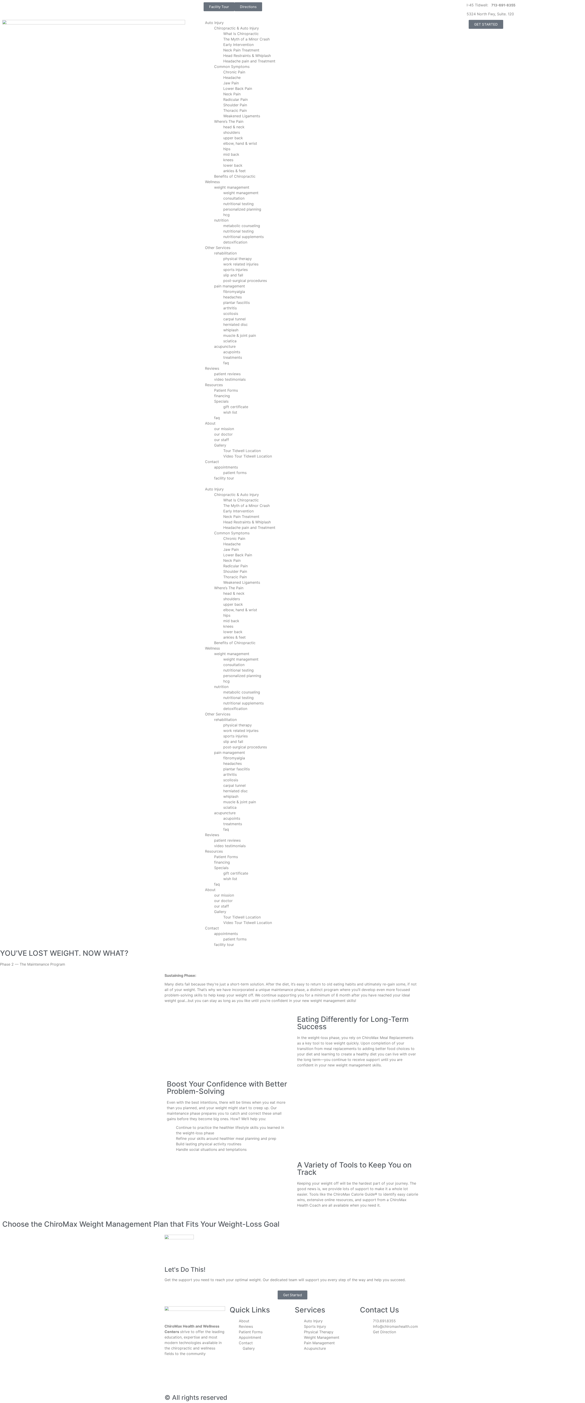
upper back (233, 138)
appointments (226, 467)
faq (226, 363)
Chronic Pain (234, 72)
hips (226, 149)
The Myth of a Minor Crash (246, 39)
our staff (221, 439)
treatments (232, 357)
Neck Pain (232, 94)
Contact (212, 461)
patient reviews (227, 374)
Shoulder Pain (235, 105)
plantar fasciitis (236, 302)
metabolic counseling (241, 225)
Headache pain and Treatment (249, 61)
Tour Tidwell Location (242, 450)
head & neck (234, 127)
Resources (214, 385)
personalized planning (242, 209)
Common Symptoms (232, 66)
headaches (232, 297)
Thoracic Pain (235, 110)
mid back (231, 154)
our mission (224, 428)
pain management (229, 286)
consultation (234, 198)
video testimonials (230, 379)
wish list (230, 412)
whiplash (230, 330)
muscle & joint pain (239, 335)
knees (228, 160)
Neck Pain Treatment (241, 50)
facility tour (224, 478)
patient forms (235, 472)
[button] (292, 483)
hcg (226, 214)
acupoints (231, 352)
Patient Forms (226, 390)
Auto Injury (214, 22)
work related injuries (240, 264)
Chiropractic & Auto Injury (236, 28)
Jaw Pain (231, 83)
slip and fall (233, 275)
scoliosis (230, 313)
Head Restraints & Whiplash (247, 55)
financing (222, 396)
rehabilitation (225, 253)
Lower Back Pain (237, 88)
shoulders (231, 132)
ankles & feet (234, 171)
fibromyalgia (234, 291)
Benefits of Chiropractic (234, 176)
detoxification (235, 242)
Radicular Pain (235, 99)
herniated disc (235, 324)
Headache (232, 77)
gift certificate (235, 406)
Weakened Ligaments (241, 116)
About (210, 423)
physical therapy (237, 258)
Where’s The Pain (228, 121)
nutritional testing (238, 203)
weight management (231, 187)
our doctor (223, 434)
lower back (232, 165)
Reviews (212, 368)
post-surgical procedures (245, 280)
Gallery (220, 445)
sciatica (230, 341)
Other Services (217, 247)
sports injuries (235, 269)
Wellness (212, 181)
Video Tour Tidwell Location (247, 456)
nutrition (221, 220)
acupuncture (225, 346)
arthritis (230, 308)
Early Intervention (238, 44)
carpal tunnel (234, 319)
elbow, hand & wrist (240, 143)
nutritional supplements (243, 236)
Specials (221, 401)
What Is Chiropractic (241, 33)
